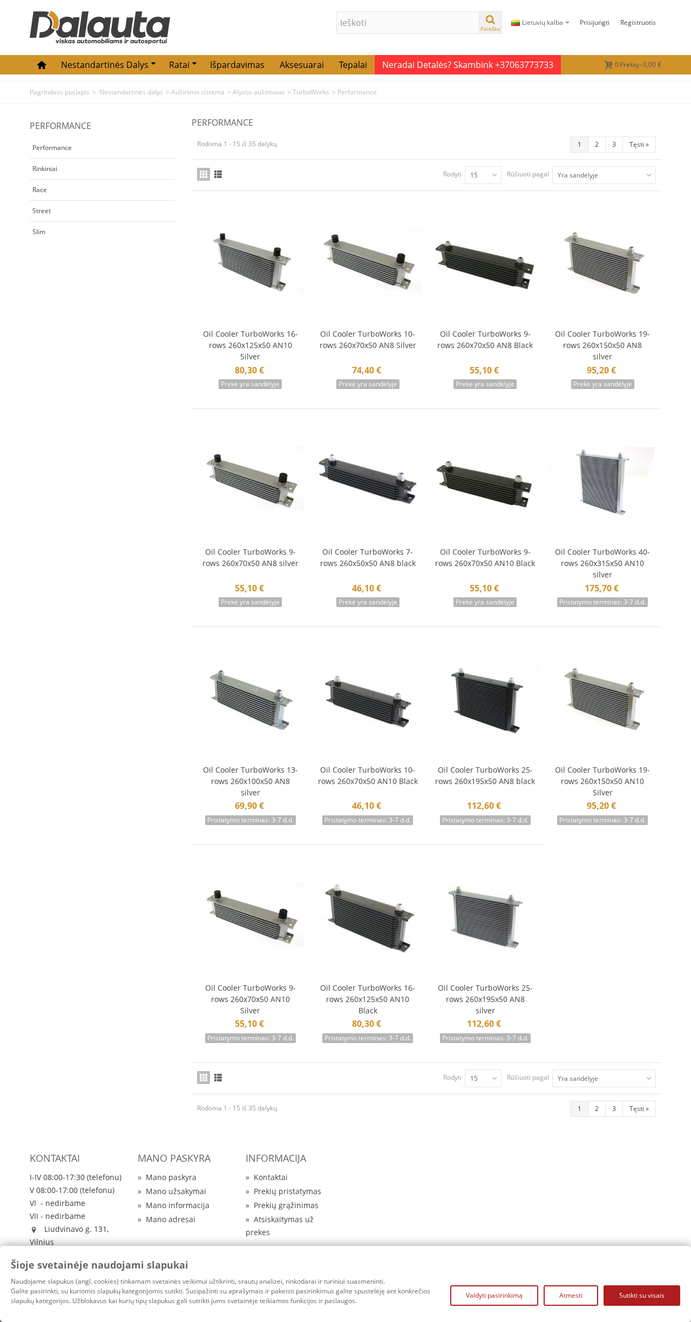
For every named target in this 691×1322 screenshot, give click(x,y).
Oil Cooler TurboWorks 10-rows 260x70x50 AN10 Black (368, 775)
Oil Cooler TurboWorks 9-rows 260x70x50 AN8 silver (250, 557)
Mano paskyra (167, 1177)
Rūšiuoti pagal (528, 174)
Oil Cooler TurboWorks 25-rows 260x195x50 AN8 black (485, 775)
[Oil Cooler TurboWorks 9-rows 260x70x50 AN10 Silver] (250, 918)
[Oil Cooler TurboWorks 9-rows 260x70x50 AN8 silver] (250, 482)
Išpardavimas (237, 65)
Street (41, 210)
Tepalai (353, 65)
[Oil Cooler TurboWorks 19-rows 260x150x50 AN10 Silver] (603, 700)
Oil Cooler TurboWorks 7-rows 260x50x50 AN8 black (368, 557)
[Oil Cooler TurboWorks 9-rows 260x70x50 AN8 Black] (485, 264)
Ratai (179, 65)
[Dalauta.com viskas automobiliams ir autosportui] (100, 26)
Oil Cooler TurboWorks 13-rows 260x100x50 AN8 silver (250, 781)
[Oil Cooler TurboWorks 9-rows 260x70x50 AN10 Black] (485, 482)
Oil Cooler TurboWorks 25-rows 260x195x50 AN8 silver (485, 999)
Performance (52, 147)
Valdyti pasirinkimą (494, 1295)
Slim (38, 231)
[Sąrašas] (218, 174)
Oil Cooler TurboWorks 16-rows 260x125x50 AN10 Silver (250, 345)
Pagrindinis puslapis (60, 92)
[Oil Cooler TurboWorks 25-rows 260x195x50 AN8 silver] (485, 918)
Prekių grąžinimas (282, 1205)
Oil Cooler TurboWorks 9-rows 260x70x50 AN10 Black (485, 557)
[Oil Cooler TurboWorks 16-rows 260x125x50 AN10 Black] (368, 918)
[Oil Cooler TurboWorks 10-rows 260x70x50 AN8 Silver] (368, 264)
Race (39, 189)
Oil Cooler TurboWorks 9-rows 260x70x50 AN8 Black (485, 339)
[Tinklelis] (203, 174)
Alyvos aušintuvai (258, 92)
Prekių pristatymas (283, 1191)
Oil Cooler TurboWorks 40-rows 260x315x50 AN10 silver (602, 563)
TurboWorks (311, 92)
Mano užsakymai (172, 1191)
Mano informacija (173, 1205)
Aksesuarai (302, 65)
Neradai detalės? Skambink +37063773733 (467, 65)
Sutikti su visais (642, 1295)
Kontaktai (267, 1177)
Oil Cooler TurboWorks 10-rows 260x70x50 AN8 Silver (368, 339)
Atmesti (570, 1295)
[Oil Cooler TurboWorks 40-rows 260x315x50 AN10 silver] (603, 482)
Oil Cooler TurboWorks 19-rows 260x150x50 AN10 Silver (602, 781)
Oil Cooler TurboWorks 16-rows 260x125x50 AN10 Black (367, 999)
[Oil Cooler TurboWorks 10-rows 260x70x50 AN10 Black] (368, 700)
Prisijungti (594, 22)
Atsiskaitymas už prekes (280, 1225)
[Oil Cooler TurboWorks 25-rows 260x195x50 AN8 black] (485, 700)
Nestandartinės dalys (104, 65)
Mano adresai (166, 1219)
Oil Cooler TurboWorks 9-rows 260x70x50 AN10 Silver (250, 999)
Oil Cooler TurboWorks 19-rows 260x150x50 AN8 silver (602, 345)
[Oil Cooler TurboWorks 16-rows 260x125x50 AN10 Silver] (250, 264)
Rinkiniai (44, 168)
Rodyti (452, 174)
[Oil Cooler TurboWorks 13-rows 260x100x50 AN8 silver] (250, 700)
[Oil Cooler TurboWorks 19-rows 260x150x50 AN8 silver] (603, 264)
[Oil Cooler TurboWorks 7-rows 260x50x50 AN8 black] (368, 482)
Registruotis (638, 22)
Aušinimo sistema (198, 92)
